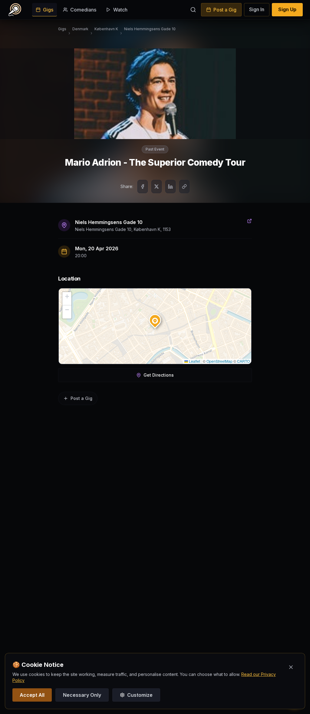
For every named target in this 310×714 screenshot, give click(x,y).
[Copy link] (184, 186)
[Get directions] (249, 225)
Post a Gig (224, 10)
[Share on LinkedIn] (170, 186)
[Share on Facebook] (142, 186)
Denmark (80, 29)
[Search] (193, 9)
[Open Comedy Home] (14, 9)
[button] (155, 319)
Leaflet (194, 361)
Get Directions (158, 375)
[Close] (291, 667)
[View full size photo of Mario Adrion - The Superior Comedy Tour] (155, 93)
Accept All (32, 695)
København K (106, 29)
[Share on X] (156, 186)
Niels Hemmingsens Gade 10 (150, 29)
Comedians (83, 10)
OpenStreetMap (219, 361)
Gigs (48, 10)
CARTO (243, 361)
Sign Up (287, 9)
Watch (120, 10)
